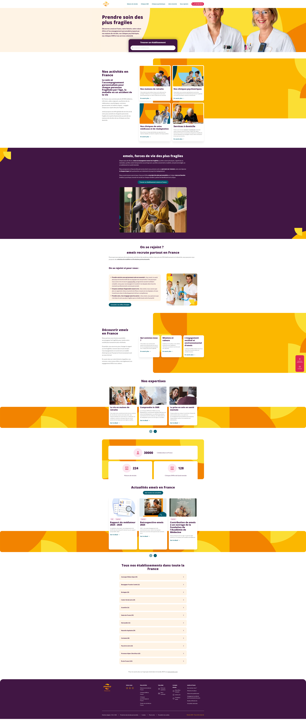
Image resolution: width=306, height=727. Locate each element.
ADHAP (186, 129)
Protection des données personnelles (129, 715)
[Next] (155, 431)
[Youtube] (133, 688)
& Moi (131, 282)
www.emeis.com (172, 672)
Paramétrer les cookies (163, 715)
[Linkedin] (130, 688)
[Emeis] (106, 4)
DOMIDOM (192, 129)
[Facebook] (127, 688)
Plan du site (152, 715)
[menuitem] (132, 4)
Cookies (144, 715)
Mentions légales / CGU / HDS (109, 715)
